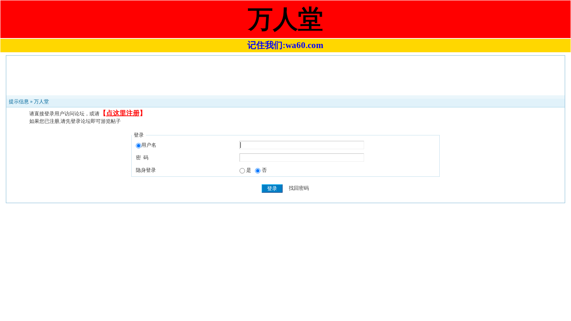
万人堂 (41, 101)
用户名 (148, 145)
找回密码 (299, 188)
